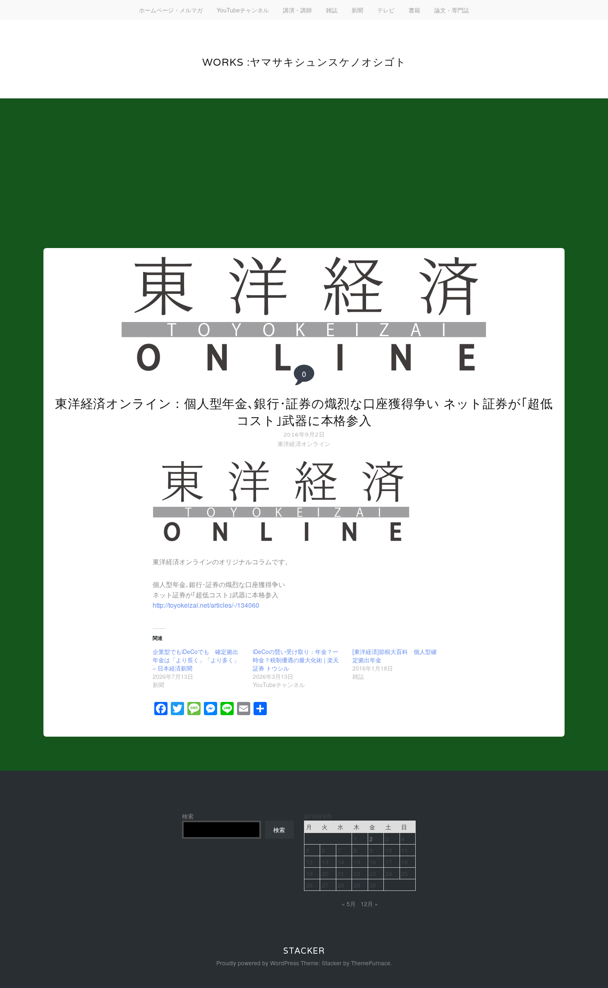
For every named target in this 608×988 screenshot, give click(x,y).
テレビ (386, 10)
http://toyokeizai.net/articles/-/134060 (206, 605)
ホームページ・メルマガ (171, 10)
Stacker (304, 950)
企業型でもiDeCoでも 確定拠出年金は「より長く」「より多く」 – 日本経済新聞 (196, 659)
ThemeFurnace (370, 963)
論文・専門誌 (451, 10)
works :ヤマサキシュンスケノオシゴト (304, 62)
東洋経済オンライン (304, 443)
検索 (188, 816)
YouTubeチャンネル (243, 10)
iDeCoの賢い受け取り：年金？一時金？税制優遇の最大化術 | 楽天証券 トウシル (296, 659)
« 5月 (349, 904)
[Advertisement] (304, 164)
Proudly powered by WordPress (257, 963)
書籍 (414, 10)
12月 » (369, 904)
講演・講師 (297, 10)
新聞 (357, 10)
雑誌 (332, 10)
